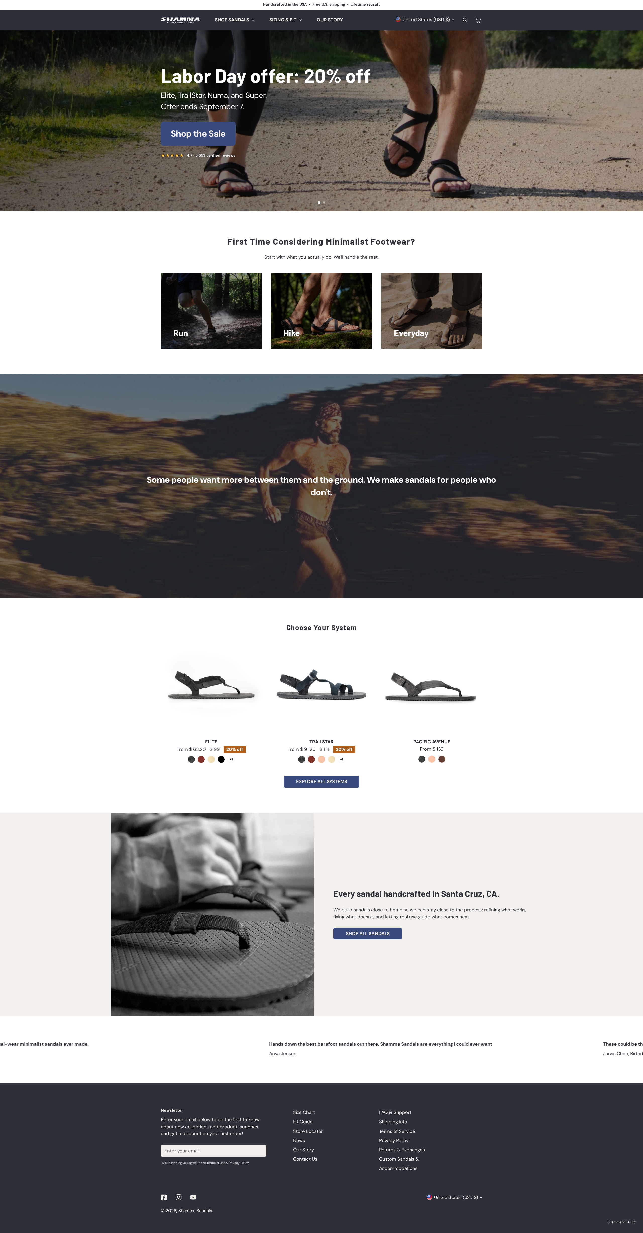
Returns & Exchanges (402, 1150)
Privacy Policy (394, 1141)
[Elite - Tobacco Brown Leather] (201, 759)
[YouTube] (193, 1197)
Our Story (321, 486)
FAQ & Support (395, 1112)
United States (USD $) (426, 20)
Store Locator (308, 1131)
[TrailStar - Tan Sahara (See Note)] (331, 759)
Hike (292, 333)
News (299, 1141)
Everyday (411, 333)
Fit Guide (303, 1122)
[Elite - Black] (221, 759)
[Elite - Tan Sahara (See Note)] (211, 759)
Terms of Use (216, 1163)
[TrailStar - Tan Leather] (321, 759)
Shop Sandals (198, 133)
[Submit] (259, 1150)
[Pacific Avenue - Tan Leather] (432, 759)
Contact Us (305, 1159)
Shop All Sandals (368, 934)
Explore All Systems (321, 782)
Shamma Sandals (195, 1210)
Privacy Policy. (239, 1163)
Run (180, 333)
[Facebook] (163, 1197)
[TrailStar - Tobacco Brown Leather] (311, 759)
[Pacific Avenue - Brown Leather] (442, 759)
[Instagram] (178, 1197)
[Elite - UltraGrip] (191, 759)
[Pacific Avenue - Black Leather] (422, 759)
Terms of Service (397, 1131)
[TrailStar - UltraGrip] (301, 759)
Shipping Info (393, 1122)
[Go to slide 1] (319, 202)
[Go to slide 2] (324, 202)
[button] (478, 20)
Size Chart (304, 1112)
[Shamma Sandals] (180, 20)
